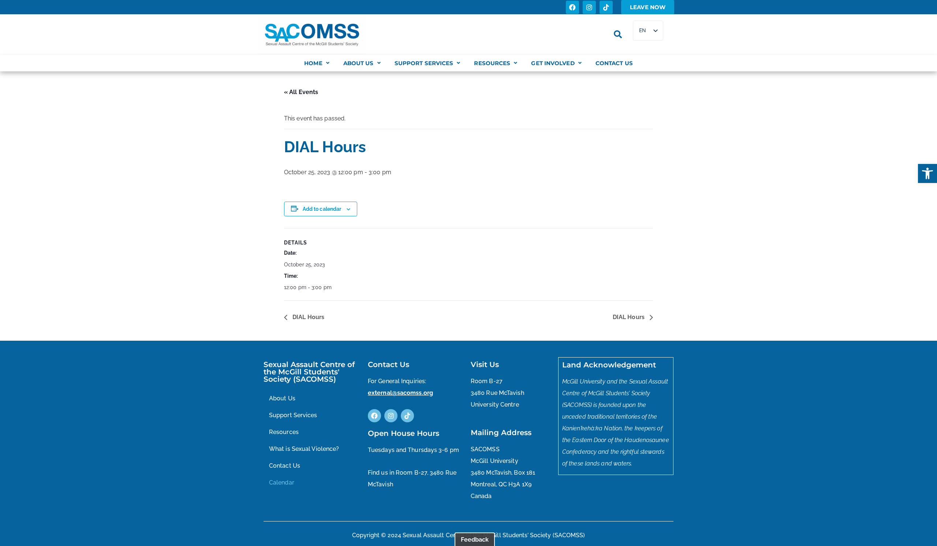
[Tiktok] (606, 7)
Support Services (424, 63)
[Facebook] (572, 7)
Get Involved (552, 63)
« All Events (301, 92)
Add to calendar (322, 209)
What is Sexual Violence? (304, 448)
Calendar (281, 482)
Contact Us (614, 63)
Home (313, 63)
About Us (358, 63)
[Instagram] (589, 7)
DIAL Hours (307, 317)
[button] (927, 173)
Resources (492, 63)
